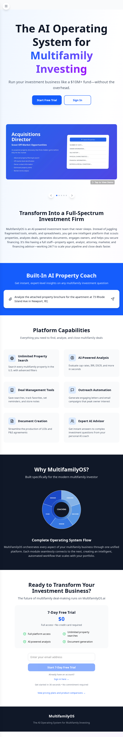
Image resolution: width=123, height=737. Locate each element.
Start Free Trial (47, 100)
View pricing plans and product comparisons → (62, 688)
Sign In (77, 100)
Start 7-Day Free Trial (61, 663)
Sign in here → (61, 674)
